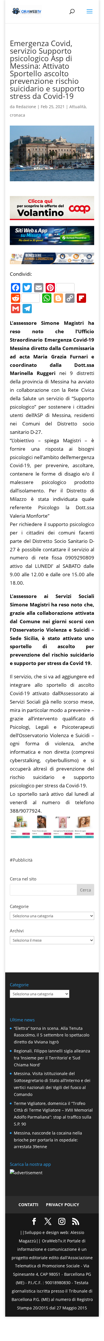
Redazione (26, 106)
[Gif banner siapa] (52, 259)
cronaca (17, 115)
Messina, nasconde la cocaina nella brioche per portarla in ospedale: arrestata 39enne (48, 1140)
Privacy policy (62, 1204)
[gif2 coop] (52, 215)
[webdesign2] (52, 242)
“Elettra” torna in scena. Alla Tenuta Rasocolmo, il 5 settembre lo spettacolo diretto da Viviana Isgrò (51, 1035)
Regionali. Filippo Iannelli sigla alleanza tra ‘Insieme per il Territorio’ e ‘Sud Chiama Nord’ (52, 1058)
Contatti (28, 1204)
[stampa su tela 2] (52, 834)
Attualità (77, 106)
